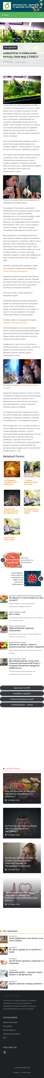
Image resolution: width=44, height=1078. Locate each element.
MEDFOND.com (12, 996)
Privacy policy (26, 1072)
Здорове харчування (10, 1022)
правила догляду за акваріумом (15, 271)
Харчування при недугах (11, 1034)
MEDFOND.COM (24, 1068)
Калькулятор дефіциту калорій (22, 699)
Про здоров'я (7, 1026)
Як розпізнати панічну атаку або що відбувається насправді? (21, 828)
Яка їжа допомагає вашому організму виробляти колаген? (20, 794)
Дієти (5, 1037)
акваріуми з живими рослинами (15, 323)
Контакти (16, 1072)
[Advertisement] (22, 737)
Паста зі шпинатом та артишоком (27, 560)
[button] (41, 15)
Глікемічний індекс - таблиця (22, 705)
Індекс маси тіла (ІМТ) (22, 688)
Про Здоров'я (10, 47)
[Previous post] (3, 560)
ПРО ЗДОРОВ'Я (10, 931)
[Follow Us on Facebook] (4, 1052)
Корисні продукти (9, 1030)
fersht (11, 62)
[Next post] (41, 579)
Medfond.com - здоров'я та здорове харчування (25, 6)
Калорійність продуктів (22, 693)
